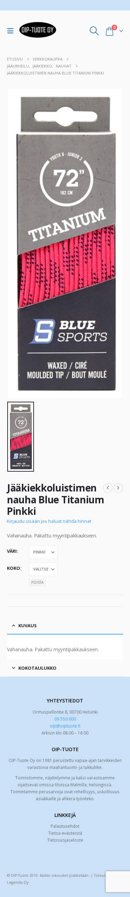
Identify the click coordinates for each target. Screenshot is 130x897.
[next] (118, 488)
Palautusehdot (65, 826)
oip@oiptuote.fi (65, 726)
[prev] (108, 488)
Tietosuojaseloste (65, 840)
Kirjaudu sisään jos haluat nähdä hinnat (49, 521)
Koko (13, 568)
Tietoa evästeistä (65, 833)
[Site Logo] (38, 31)
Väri (12, 551)
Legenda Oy (17, 882)
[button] (12, 31)
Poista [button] (37, 582)
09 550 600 (65, 719)
